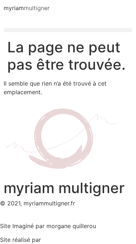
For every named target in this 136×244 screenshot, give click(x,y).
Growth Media (62, 239)
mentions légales (23, 217)
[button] (68, 30)
